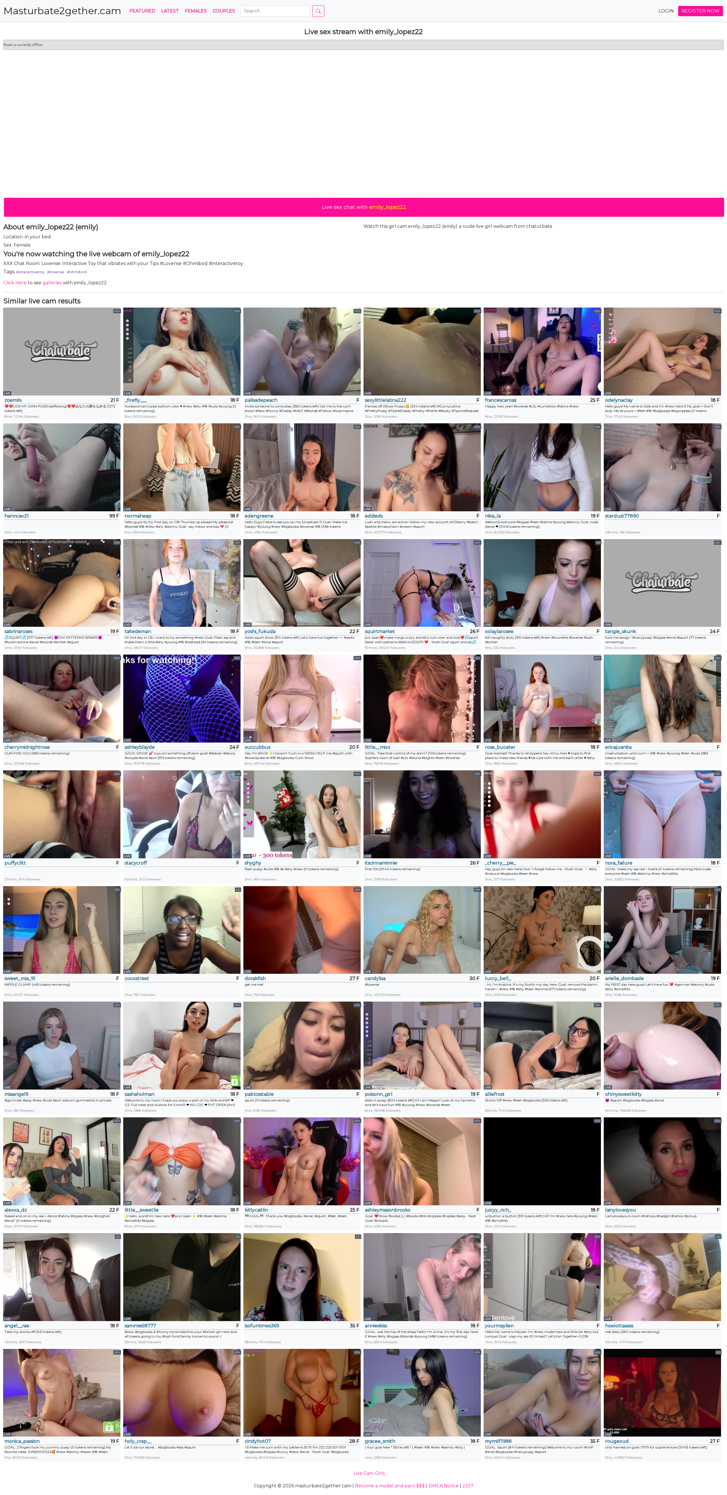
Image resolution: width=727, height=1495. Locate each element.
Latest (170, 11)
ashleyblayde (140, 747)
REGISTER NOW (701, 11)
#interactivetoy (30, 272)
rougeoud (617, 1441)
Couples (224, 11)
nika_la (493, 516)
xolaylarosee (499, 631)
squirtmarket (380, 631)
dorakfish (255, 978)
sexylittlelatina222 (385, 400)
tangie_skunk (620, 631)
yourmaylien (499, 1325)
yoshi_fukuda (260, 631)
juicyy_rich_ (498, 1210)
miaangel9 (16, 1094)
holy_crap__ (138, 1441)
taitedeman (138, 631)
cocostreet (137, 978)
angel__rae (17, 1325)
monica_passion (22, 1441)
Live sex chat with (364, 207)
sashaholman (139, 1094)
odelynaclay (619, 400)
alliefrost (495, 1094)
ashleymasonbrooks (387, 1210)
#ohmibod (77, 272)
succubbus (257, 747)
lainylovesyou (620, 1210)
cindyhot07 (258, 1441)
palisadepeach (261, 400)
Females (196, 11)
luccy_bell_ (498, 978)
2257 (467, 1485)
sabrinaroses (18, 631)
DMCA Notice (444, 1485)
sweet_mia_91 (20, 978)
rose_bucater (500, 747)
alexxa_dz (16, 1210)
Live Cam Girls (369, 1473)
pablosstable (259, 1094)
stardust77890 (622, 516)
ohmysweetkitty (623, 1094)
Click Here (15, 282)
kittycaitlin (256, 1210)
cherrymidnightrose (27, 747)
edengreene (259, 516)
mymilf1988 (498, 1441)
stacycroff (136, 863)
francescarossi (500, 400)
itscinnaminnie (381, 863)
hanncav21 (17, 516)
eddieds (374, 516)
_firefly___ (136, 400)
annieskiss (376, 1325)
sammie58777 (140, 1325)
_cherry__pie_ (500, 863)
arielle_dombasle (624, 978)
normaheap (138, 516)
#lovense (55, 272)
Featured (142, 11)
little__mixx (377, 747)
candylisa (375, 978)
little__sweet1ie (142, 1210)
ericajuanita (618, 747)
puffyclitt (15, 863)
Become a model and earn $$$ (390, 1485)
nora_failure (618, 863)
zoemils (13, 400)
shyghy (253, 863)
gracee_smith (380, 1441)
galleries (52, 282)
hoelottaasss (619, 1325)
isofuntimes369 (262, 1325)
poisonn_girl (378, 1094)
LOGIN (666, 11)
